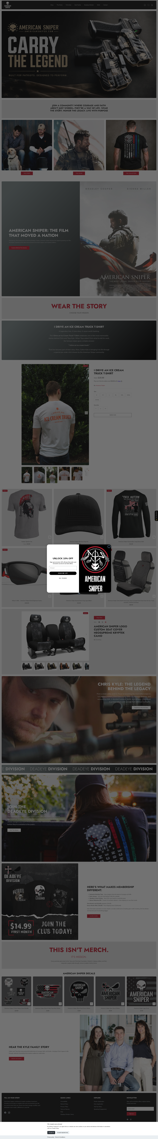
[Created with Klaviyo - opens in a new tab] (79, 594)
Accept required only (62, 1132)
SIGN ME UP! (63, 573)
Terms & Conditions (60, 1137)
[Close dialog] (109, 546)
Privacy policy (50, 1137)
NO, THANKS (63, 578)
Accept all (51, 1132)
